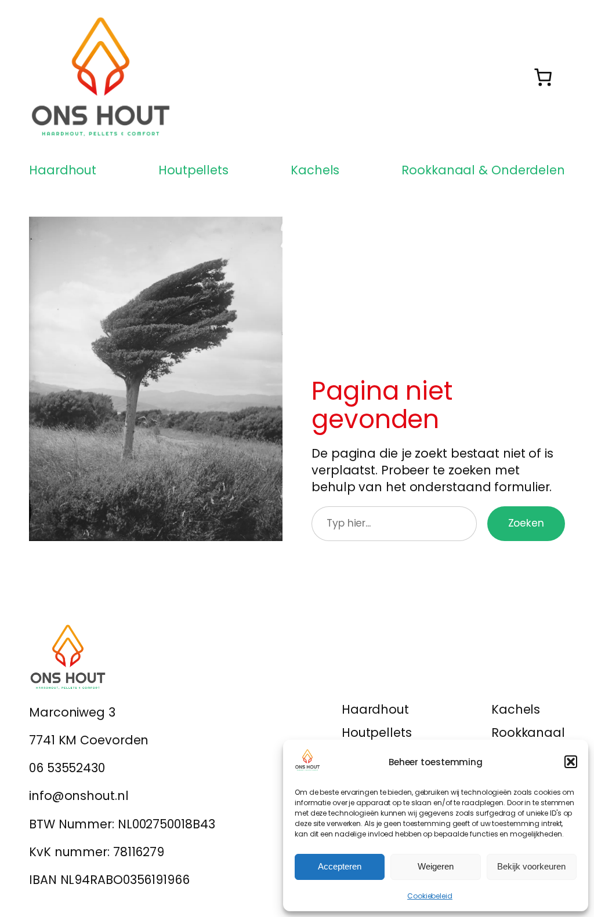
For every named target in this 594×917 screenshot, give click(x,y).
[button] (571, 762)
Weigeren (436, 866)
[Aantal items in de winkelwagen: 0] (542, 76)
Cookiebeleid (429, 896)
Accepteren (339, 866)
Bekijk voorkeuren (531, 866)
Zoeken (526, 523)
